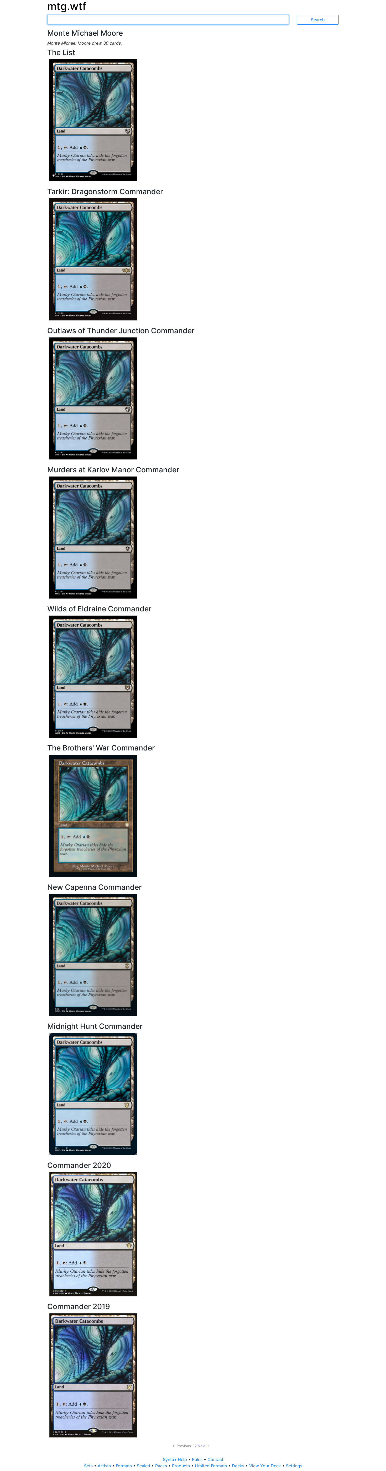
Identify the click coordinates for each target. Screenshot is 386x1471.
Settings (294, 1465)
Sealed (144, 1465)
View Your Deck (265, 1465)
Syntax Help (175, 1459)
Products (181, 1465)
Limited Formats (211, 1465)
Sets (89, 1465)
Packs (161, 1465)
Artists (105, 1465)
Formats (124, 1465)
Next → (204, 1446)
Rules (198, 1459)
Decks (239, 1465)
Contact (215, 1459)
